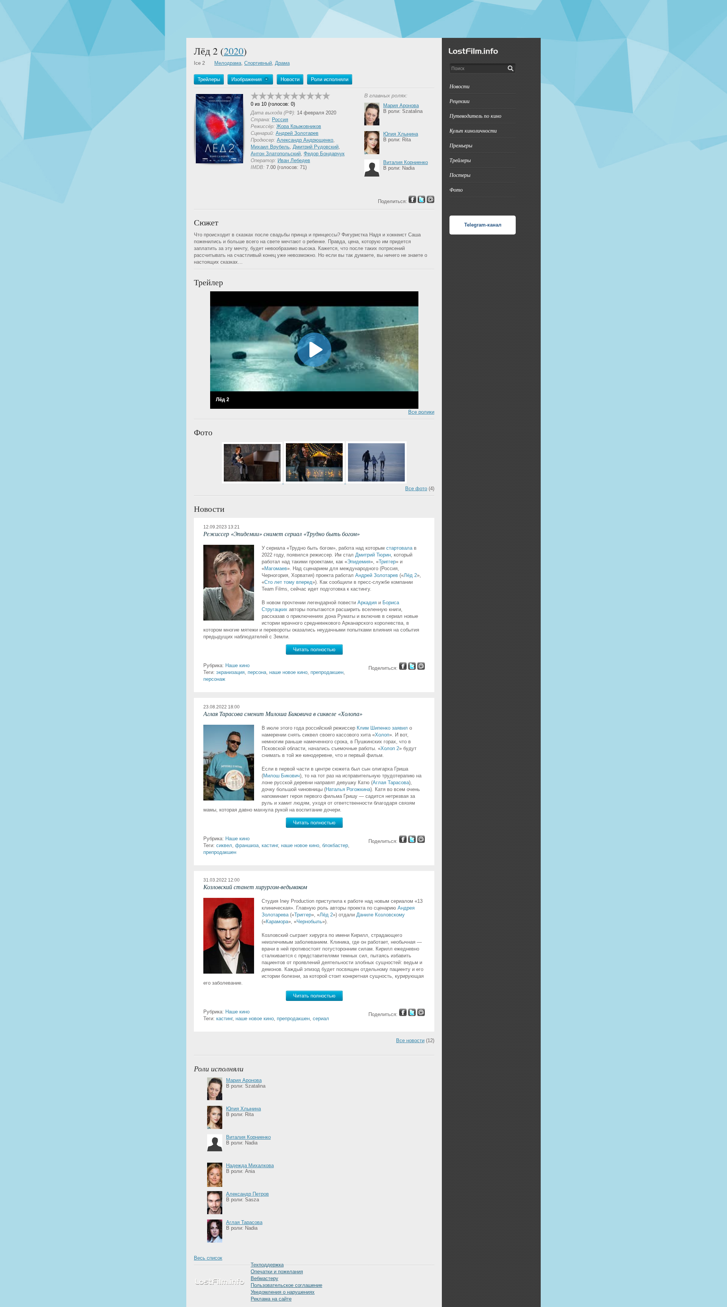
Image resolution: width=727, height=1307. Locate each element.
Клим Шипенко (373, 728)
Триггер (387, 561)
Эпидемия (358, 561)
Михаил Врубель (270, 147)
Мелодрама (227, 63)
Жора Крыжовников (298, 126)
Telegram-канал (482, 225)
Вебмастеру (264, 1278)
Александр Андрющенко (305, 140)
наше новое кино (288, 672)
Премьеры (460, 145)
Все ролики (421, 412)
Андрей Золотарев (297, 133)
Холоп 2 (390, 748)
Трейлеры (460, 160)
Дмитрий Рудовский (316, 147)
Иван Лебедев (294, 160)
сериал (321, 1018)
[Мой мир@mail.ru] (421, 668)
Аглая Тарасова (391, 782)
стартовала (399, 548)
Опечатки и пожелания (277, 1271)
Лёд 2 (410, 575)
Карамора (277, 921)
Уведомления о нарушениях (283, 1292)
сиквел (224, 845)
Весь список (208, 1258)
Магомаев (275, 568)
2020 (233, 50)
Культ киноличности (473, 130)
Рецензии (459, 101)
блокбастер (335, 845)
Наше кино (237, 665)
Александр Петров (247, 1194)
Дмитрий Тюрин (373, 555)
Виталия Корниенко (405, 162)
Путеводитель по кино (475, 115)
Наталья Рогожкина (348, 789)
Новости (459, 86)
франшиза (247, 845)
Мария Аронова (401, 105)
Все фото (416, 488)
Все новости (410, 1040)
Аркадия (367, 602)
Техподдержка (267, 1265)
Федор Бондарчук (324, 153)
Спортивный (258, 63)
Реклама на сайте (271, 1299)
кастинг (270, 845)
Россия (280, 119)
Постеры (459, 174)
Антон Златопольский (276, 153)
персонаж (214, 679)
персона (257, 672)
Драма (282, 63)
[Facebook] (403, 668)
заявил (400, 728)
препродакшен (326, 672)
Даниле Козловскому (380, 915)
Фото (456, 189)
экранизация (230, 672)
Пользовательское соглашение (286, 1285)
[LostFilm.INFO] (363, 19)
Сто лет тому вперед (288, 582)
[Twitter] (412, 668)
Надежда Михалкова (250, 1165)
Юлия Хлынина (400, 134)
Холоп (382, 735)
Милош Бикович (281, 776)
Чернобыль (309, 921)
